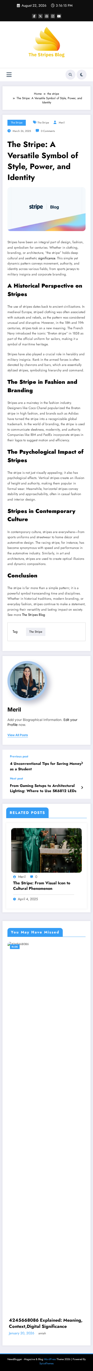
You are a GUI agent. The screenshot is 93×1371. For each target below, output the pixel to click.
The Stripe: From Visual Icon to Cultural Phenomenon (41, 885)
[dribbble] (46, 16)
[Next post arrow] (82, 788)
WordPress (50, 1038)
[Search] (70, 74)
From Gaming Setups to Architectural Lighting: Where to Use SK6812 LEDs (43, 788)
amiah (76, 1005)
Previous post (19, 756)
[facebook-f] (34, 16)
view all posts (17, 735)
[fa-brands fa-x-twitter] (40, 16)
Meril (61, 122)
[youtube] (59, 16)
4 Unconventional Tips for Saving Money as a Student (45, 766)
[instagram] (53, 16)
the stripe (16, 122)
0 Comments (48, 131)
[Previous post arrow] (82, 763)
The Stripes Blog (33, 614)
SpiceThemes (46, 1042)
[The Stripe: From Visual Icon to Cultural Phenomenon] (46, 850)
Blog (51, 946)
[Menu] (9, 74)
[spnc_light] (82, 75)
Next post (16, 778)
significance (46, 258)
